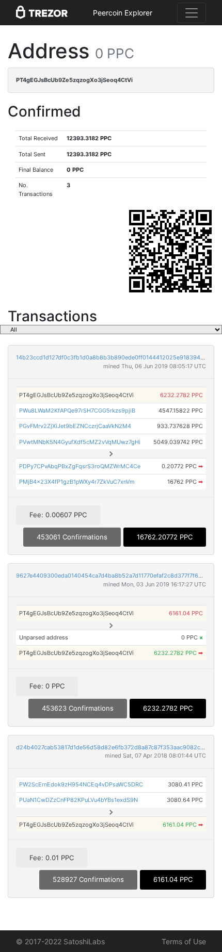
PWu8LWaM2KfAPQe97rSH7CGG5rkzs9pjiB (77, 410)
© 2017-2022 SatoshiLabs (60, 941)
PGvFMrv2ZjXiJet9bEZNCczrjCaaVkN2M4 (75, 426)
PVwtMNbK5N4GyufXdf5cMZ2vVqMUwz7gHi (79, 442)
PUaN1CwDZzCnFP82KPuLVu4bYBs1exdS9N (78, 799)
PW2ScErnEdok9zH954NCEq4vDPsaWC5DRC (81, 784)
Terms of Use (184, 941)
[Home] (42, 13)
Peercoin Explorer (122, 12)
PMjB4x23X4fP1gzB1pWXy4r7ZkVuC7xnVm (77, 481)
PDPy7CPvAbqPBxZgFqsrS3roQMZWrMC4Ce (79, 466)
